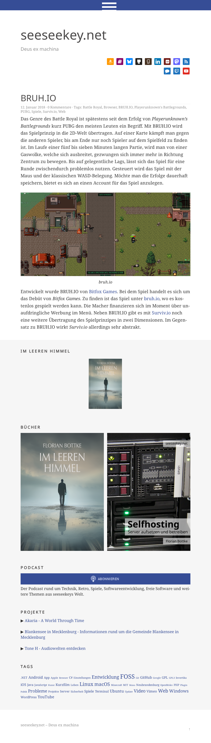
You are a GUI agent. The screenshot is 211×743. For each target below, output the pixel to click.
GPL (165, 677)
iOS (23, 684)
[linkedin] (157, 61)
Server (65, 691)
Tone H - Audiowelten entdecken (55, 648)
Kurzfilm (63, 684)
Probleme (37, 691)
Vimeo (152, 691)
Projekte (53, 691)
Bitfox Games (103, 291)
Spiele (36, 111)
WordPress (29, 697)
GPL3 (172, 677)
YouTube (46, 697)
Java (30, 685)
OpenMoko (166, 685)
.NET (24, 678)
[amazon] (110, 61)
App (47, 677)
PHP (176, 685)
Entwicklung (105, 677)
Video (139, 691)
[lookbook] (167, 61)
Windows (179, 691)
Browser (110, 107)
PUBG (25, 111)
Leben (75, 685)
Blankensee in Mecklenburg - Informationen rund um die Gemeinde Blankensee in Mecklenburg (100, 634)
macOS (102, 684)
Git (137, 677)
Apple (54, 678)
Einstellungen (82, 678)
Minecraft (116, 685)
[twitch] (176, 70)
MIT (125, 685)
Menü (105, 5)
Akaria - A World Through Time (54, 620)
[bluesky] (129, 61)
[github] (138, 61)
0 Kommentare (59, 107)
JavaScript (40, 685)
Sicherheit (77, 691)
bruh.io (151, 298)
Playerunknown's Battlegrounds (160, 107)
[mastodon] (176, 61)
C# (71, 677)
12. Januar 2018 (33, 107)
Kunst (51, 685)
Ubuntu (117, 691)
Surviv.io (50, 111)
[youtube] (186, 70)
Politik (24, 691)
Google (157, 677)
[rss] (186, 61)
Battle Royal (92, 107)
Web (62, 111)
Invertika (181, 678)
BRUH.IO (38, 98)
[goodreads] (148, 61)
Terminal (102, 691)
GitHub (146, 677)
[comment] (167, 70)
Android (35, 677)
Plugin (183, 685)
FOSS (127, 676)
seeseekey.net (64, 34)
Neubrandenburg (147, 685)
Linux (86, 684)
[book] (119, 61)
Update (129, 691)
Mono (132, 685)
